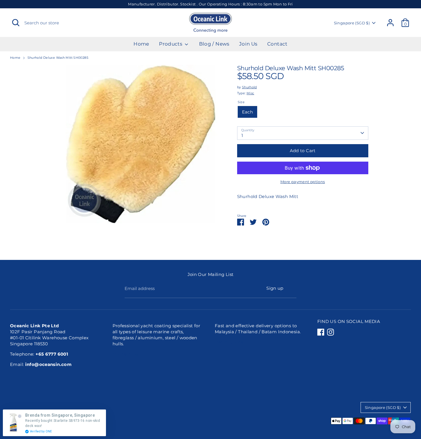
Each (247, 112)
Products (171, 44)
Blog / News (214, 44)
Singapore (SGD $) (352, 23)
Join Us (248, 44)
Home (141, 44)
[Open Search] (15, 22)
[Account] (390, 22)
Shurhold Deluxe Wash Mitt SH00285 (57, 58)
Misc (250, 93)
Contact (277, 44)
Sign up (275, 288)
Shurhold (249, 87)
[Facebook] (320, 332)
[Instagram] (330, 332)
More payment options (302, 181)
